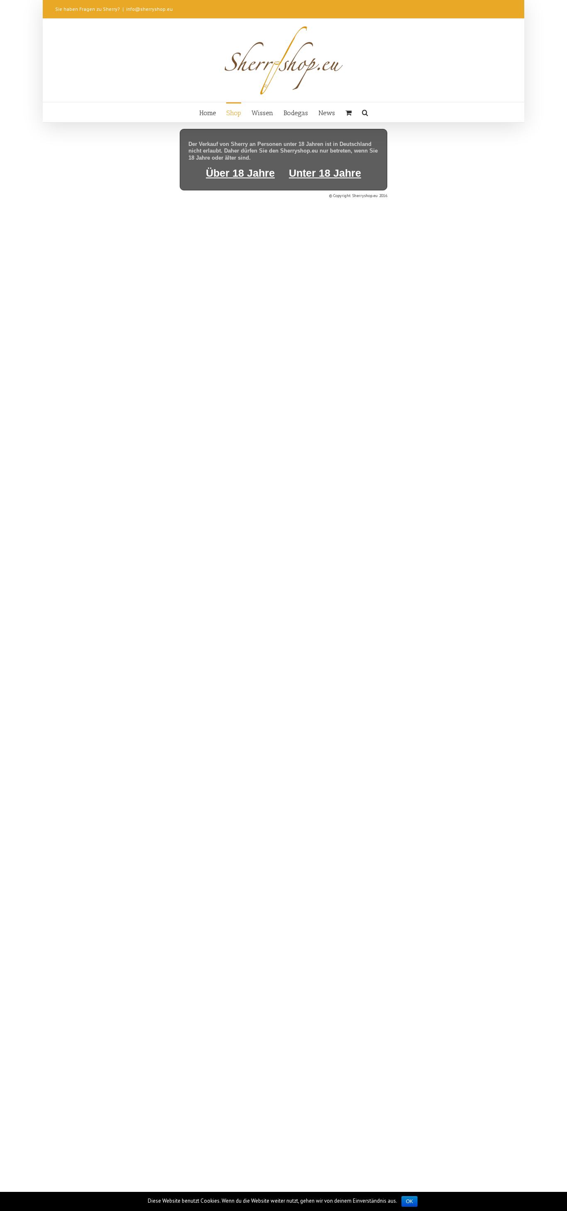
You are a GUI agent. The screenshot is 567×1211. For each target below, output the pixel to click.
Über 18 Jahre (240, 173)
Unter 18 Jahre (325, 173)
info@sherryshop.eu (149, 9)
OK (409, 1201)
